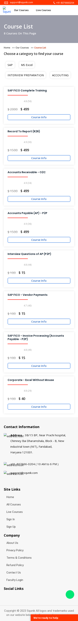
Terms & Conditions (19, 557)
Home (7, 47)
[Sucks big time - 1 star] (12, 101)
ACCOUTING (60, 75)
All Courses (13, 504)
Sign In (10, 519)
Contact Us (13, 572)
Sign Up (11, 526)
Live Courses (43, 10)
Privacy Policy (14, 550)
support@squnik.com (21, 2)
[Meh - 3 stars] (18, 101)
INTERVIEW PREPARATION (26, 75)
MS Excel (27, 65)
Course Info (39, 117)
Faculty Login (14, 580)
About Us (12, 543)
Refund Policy (15, 565)
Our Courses (21, 10)
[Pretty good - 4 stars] (22, 101)
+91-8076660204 (65, 2)
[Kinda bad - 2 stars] (15, 101)
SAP (10, 65)
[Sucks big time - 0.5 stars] (9, 101)
